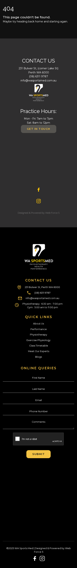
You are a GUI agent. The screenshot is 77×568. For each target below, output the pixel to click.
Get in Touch (38, 129)
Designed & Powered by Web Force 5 (38, 212)
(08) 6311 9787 (38, 76)
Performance (38, 329)
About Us (38, 323)
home (39, 21)
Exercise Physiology (38, 340)
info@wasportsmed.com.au (38, 80)
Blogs (38, 356)
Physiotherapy (38, 334)
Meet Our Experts (38, 351)
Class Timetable (38, 345)
